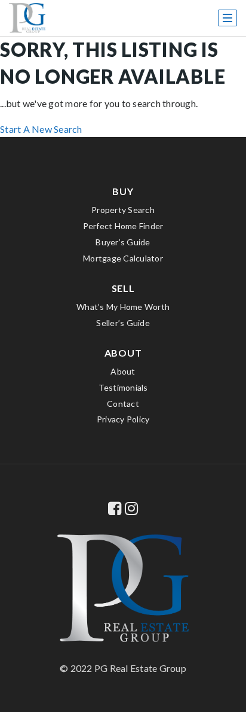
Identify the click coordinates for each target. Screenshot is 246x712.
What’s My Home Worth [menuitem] (123, 307)
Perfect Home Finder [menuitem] (123, 226)
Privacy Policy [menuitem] (123, 419)
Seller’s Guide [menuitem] (123, 323)
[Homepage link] (27, 18)
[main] (123, 68)
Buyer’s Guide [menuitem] (123, 242)
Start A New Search (41, 129)
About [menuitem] (122, 371)
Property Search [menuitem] (123, 210)
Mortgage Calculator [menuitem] (123, 258)
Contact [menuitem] (123, 403)
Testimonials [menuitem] (123, 387)
